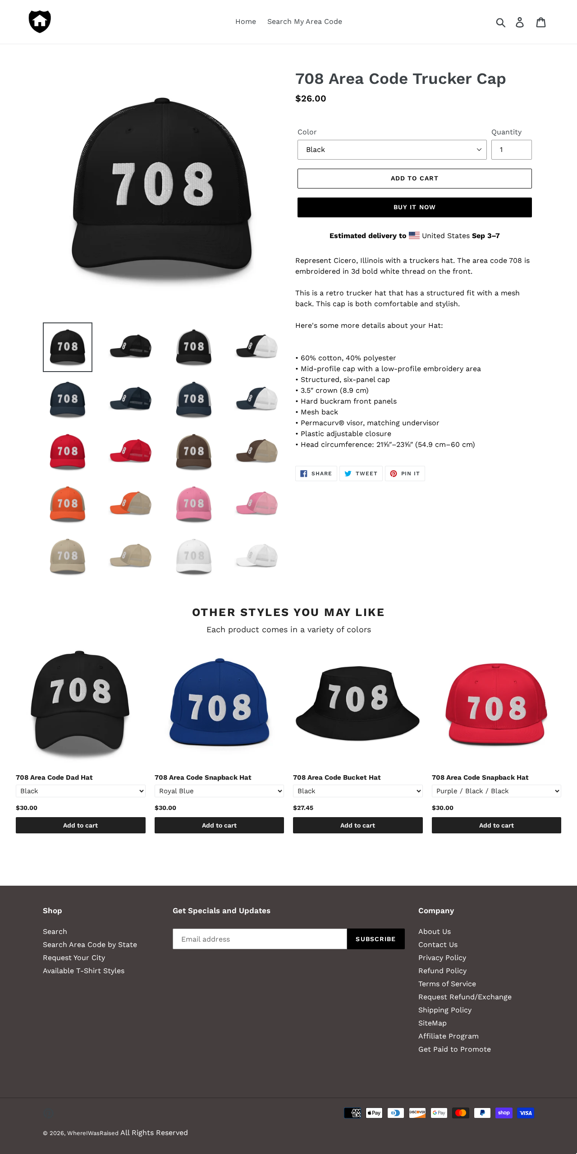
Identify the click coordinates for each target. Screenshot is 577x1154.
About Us (434, 931)
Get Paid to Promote (454, 1049)
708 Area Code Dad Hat (54, 777)
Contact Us (438, 944)
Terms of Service (447, 983)
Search (55, 931)
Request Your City (74, 957)
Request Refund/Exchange (465, 997)
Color (307, 132)
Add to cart (80, 825)
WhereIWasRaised (93, 1133)
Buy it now (415, 207)
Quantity (506, 132)
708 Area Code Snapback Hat (203, 777)
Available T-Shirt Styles (83, 970)
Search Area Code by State (90, 944)
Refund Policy (442, 970)
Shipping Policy (445, 1010)
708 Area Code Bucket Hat (337, 777)
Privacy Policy (442, 957)
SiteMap (432, 1023)
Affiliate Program (448, 1036)
